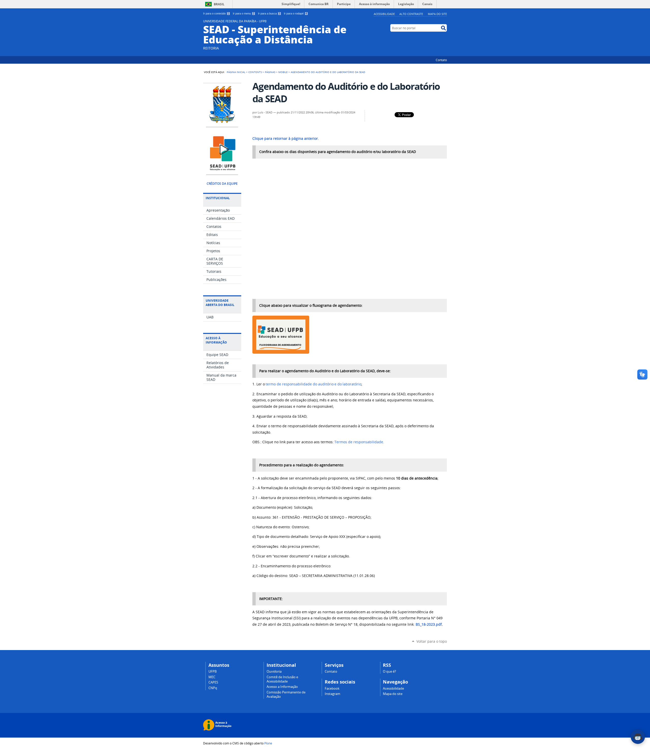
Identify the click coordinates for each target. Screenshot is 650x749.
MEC (211, 677)
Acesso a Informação (282, 687)
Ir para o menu (243, 13)
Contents (255, 72)
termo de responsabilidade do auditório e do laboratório (313, 384)
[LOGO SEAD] (222, 168)
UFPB (212, 671)
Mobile (283, 72)
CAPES (213, 682)
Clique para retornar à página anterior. (285, 138)
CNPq (212, 688)
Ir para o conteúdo (216, 13)
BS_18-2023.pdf (429, 624)
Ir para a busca (269, 13)
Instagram (332, 694)
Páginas (270, 72)
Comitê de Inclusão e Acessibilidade (282, 679)
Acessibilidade (384, 14)
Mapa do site (437, 14)
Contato (441, 60)
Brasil (219, 4)
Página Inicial (236, 72)
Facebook (332, 688)
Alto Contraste (411, 14)
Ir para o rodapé (295, 13)
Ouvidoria (274, 671)
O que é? (389, 671)
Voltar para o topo (431, 641)
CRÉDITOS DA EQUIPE (222, 183)
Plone (268, 743)
